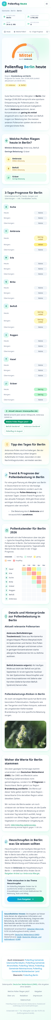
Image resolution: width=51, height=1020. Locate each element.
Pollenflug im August (14, 431)
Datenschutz (25, 1000)
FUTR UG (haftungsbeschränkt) (31, 1012)
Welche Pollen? (21, 32)
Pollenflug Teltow (26, 965)
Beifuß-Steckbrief (13, 426)
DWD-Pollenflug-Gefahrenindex (23, 825)
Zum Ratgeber (24, 899)
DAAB (19, 937)
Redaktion (24, 995)
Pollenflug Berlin (30, 975)
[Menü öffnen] (46, 3)
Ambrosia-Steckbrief (32, 426)
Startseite (5, 11)
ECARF (18, 939)
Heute (8, 32)
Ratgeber (38, 991)
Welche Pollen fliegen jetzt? (17, 422)
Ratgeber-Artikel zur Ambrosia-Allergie (22, 873)
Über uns (11, 995)
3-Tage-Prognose (37, 32)
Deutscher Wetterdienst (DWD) (27, 934)
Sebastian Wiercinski (35, 929)
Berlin (13, 11)
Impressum (37, 995)
